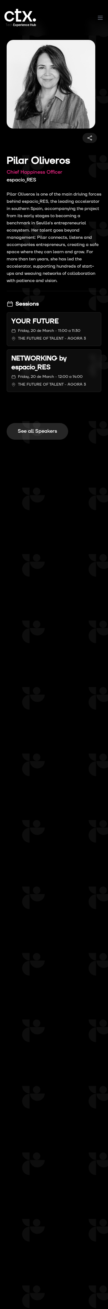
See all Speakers (37, 431)
